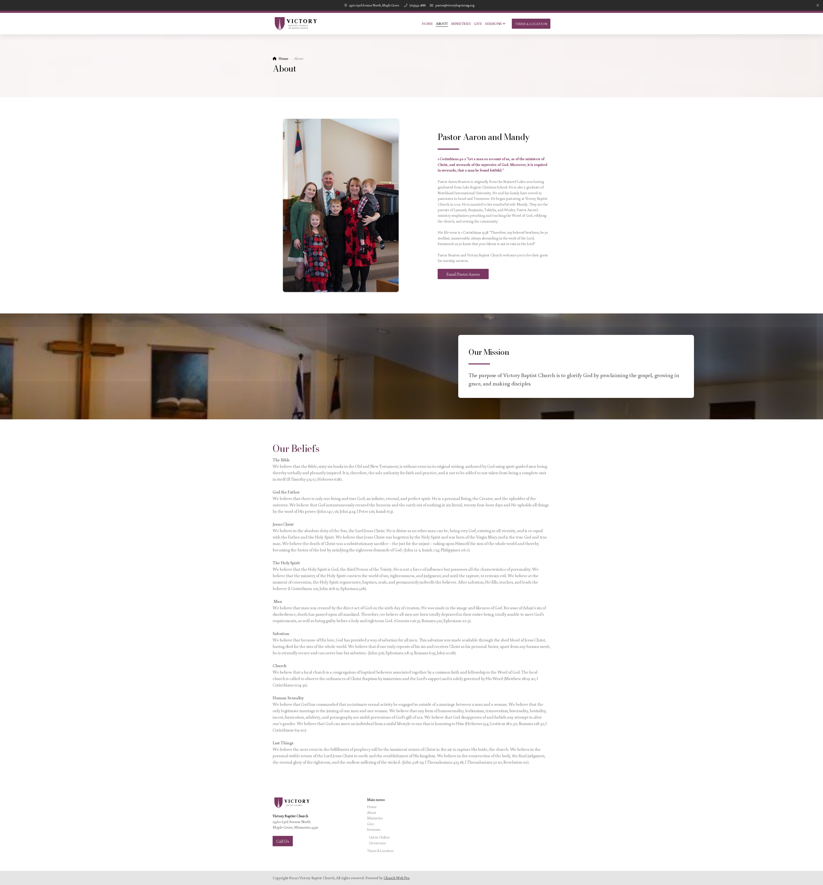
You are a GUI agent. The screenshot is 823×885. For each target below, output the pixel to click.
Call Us (282, 841)
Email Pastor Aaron (463, 274)
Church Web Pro (397, 877)
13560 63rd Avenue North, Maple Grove (374, 5)
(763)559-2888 (417, 5)
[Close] (817, 5)
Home (283, 58)
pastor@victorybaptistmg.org (454, 5)
